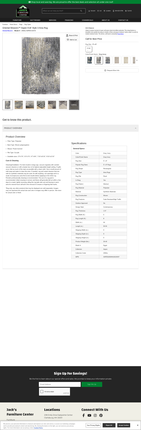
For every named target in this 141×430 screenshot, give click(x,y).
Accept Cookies (124, 425)
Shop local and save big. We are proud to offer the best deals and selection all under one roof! (72, 2)
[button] (89, 11)
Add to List (73, 40)
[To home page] (23, 11)
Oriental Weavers (7, 31)
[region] (70, 425)
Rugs (20, 24)
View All (74, 105)
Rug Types (27, 24)
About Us (106, 20)
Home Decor (13, 24)
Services (52, 20)
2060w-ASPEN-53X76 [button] (28, 31)
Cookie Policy (38, 428)
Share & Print (73, 35)
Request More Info (113, 70)
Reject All (109, 425)
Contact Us (123, 20)
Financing (69, 20)
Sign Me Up (91, 384)
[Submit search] (81, 11)
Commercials (87, 20)
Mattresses (35, 20)
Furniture (17, 20)
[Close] (137, 425)
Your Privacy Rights (93, 425)
